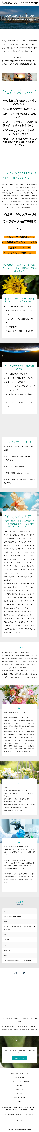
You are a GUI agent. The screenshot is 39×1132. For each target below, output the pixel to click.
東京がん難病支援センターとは (19, 1073)
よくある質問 (19, 1085)
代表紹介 (19, 1093)
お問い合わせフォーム (19, 1058)
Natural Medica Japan (19, 1097)
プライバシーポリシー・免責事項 (19, 1081)
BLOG (19, 1101)
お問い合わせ (19, 1089)
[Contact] (21, 1120)
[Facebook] (18, 1120)
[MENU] (36, 3)
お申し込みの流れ (19, 1077)
